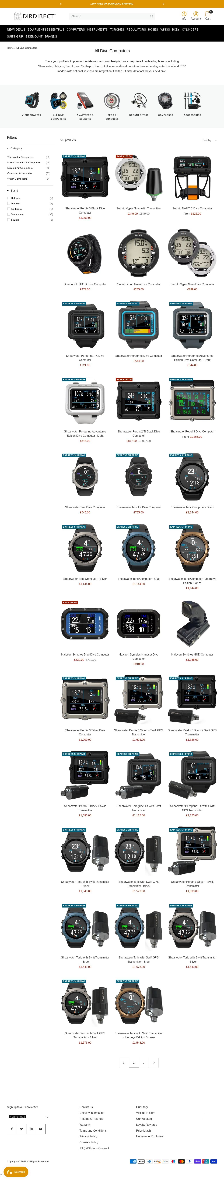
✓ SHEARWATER (31, 115)
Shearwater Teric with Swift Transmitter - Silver (192, 959)
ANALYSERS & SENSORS (85, 117)
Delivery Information (91, 1112)
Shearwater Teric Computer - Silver (85, 578)
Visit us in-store (145, 1112)
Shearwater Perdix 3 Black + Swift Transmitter (85, 808)
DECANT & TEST (138, 115)
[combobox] (110, 16)
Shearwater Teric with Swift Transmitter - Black (85, 883)
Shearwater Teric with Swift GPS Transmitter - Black (138, 883)
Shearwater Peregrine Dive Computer (138, 355)
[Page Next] (153, 1063)
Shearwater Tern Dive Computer (85, 507)
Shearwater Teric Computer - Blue (139, 578)
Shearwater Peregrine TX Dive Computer (85, 357)
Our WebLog (144, 1118)
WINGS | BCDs (170, 29)
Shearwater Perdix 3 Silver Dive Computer (85, 732)
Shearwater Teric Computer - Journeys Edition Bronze (192, 580)
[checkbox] (32, 198)
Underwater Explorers (149, 1136)
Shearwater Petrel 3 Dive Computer (192, 431)
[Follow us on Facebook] (12, 1129)
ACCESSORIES (192, 115)
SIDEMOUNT (34, 36)
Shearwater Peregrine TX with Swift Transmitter (139, 808)
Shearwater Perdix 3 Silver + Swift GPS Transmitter (138, 732)
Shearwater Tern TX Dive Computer (139, 507)
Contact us (86, 1107)
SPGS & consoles (112, 117)
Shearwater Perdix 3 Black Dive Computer (85, 210)
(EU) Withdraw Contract (94, 1148)
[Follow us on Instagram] (31, 1129)
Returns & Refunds (91, 1118)
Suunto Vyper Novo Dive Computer (192, 284)
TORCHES (117, 29)
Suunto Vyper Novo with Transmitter (138, 208)
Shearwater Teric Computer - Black (192, 507)
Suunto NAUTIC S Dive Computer (85, 284)
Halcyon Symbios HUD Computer (192, 654)
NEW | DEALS (16, 29)
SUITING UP (15, 36)
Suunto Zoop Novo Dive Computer (138, 284)
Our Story (142, 1107)
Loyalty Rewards (146, 1124)
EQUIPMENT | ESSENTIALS (46, 29)
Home (10, 47)
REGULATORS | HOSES (142, 29)
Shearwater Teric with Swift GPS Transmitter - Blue (138, 959)
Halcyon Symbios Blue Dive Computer (85, 654)
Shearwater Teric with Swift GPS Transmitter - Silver (85, 1035)
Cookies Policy (88, 1142)
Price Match (143, 1130)
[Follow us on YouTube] (41, 1129)
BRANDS (51, 36)
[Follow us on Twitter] (21, 1129)
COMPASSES (165, 115)
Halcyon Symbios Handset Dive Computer (138, 656)
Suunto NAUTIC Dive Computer (192, 208)
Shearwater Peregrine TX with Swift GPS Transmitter (192, 808)
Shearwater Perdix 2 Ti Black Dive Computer (138, 433)
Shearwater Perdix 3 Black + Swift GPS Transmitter (192, 732)
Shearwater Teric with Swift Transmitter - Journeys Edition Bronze (139, 1035)
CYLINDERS (190, 29)
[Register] (47, 1117)
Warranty (84, 1124)
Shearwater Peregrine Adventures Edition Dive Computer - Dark (192, 357)
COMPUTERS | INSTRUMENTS (87, 29)
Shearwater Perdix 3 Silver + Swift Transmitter (192, 883)
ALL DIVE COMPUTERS (58, 117)
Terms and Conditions (93, 1130)
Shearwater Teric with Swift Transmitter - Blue (85, 959)
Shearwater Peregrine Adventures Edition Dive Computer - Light (85, 433)
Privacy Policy (88, 1136)
